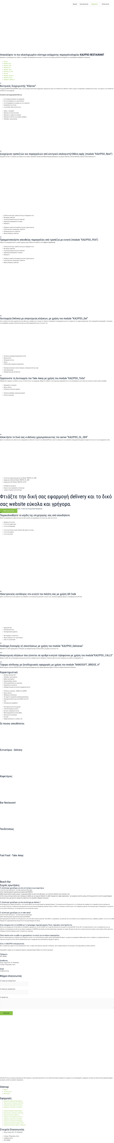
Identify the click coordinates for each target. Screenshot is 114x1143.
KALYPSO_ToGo (8, 69)
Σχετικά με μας (84, 4)
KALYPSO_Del (7, 67)
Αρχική (75, 4)
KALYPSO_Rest (7, 63)
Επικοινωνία (105, 4)
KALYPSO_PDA (7, 65)
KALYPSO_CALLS (8, 77)
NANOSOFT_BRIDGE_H (9, 79)
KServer (6, 61)
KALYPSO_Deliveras (9, 75)
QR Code (6, 73)
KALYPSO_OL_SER (8, 71)
